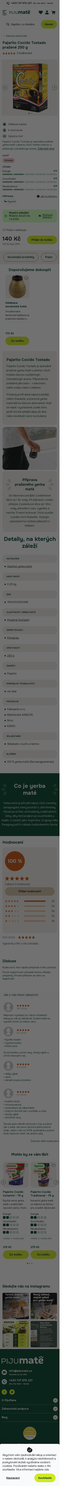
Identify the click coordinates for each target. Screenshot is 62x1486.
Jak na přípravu (48, 196)
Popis (48, 257)
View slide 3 (32, 1263)
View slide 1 (29, 113)
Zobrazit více (46, 148)
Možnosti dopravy (47, 216)
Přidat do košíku (42, 240)
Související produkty (20, 257)
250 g (10, 655)
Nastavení (13, 1478)
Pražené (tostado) (18, 620)
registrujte (8, 978)
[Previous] (4, 87)
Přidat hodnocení (30, 891)
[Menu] (4, 12)
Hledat (49, 24)
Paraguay (13, 638)
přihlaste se (28, 975)
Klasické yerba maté (19, 566)
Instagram (12, 1392)
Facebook (4, 1392)
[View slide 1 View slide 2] (30, 87)
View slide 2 (31, 113)
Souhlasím (45, 1478)
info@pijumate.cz (20, 1371)
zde (46, 1469)
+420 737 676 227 (21, 1380)
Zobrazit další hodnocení (44, 1141)
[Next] (54, 87)
